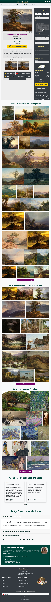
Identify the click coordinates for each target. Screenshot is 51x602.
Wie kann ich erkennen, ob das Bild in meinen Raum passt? (17, 531)
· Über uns (4, 588)
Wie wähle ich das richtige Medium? (11, 535)
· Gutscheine (20, 585)
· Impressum (4, 580)
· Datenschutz (4, 583)
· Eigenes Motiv (21, 578)
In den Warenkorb (42, 84)
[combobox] (42, 18)
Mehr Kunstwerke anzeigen (25, 471)
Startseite (3, 4)
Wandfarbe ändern (10, 76)
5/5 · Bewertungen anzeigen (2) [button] (19, 78)
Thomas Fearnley (24, 4)
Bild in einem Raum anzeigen (24, 76)
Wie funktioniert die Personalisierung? (12, 517)
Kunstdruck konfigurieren (18, 46)
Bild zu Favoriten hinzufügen (24, 73)
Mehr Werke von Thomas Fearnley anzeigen (25, 383)
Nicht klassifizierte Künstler (15, 4)
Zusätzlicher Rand (37, 16)
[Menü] (1, 1)
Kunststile (7, 4)
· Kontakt (3, 578)
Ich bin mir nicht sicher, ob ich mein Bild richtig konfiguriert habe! (18, 540)
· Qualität (19, 581)
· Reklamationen (5, 586)
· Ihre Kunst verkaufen (22, 580)
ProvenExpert (10, 499)
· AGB (3, 581)
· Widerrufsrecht (5, 585)
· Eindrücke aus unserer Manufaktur (24, 583)
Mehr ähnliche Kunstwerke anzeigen (25, 280)
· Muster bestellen (21, 586)
